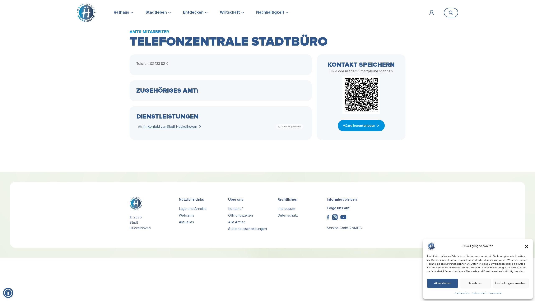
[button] (527, 246)
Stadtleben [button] (156, 12)
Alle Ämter (236, 222)
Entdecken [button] (193, 12)
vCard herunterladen (359, 126)
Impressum (495, 293)
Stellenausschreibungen (247, 229)
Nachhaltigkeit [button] (270, 12)
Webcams (186, 215)
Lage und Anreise (192, 209)
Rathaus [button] (121, 12)
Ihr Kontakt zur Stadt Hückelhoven (170, 126)
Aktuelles (186, 222)
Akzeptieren (442, 283)
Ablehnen (475, 283)
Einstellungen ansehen (510, 283)
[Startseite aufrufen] (86, 13)
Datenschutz (462, 293)
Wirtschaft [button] (230, 12)
